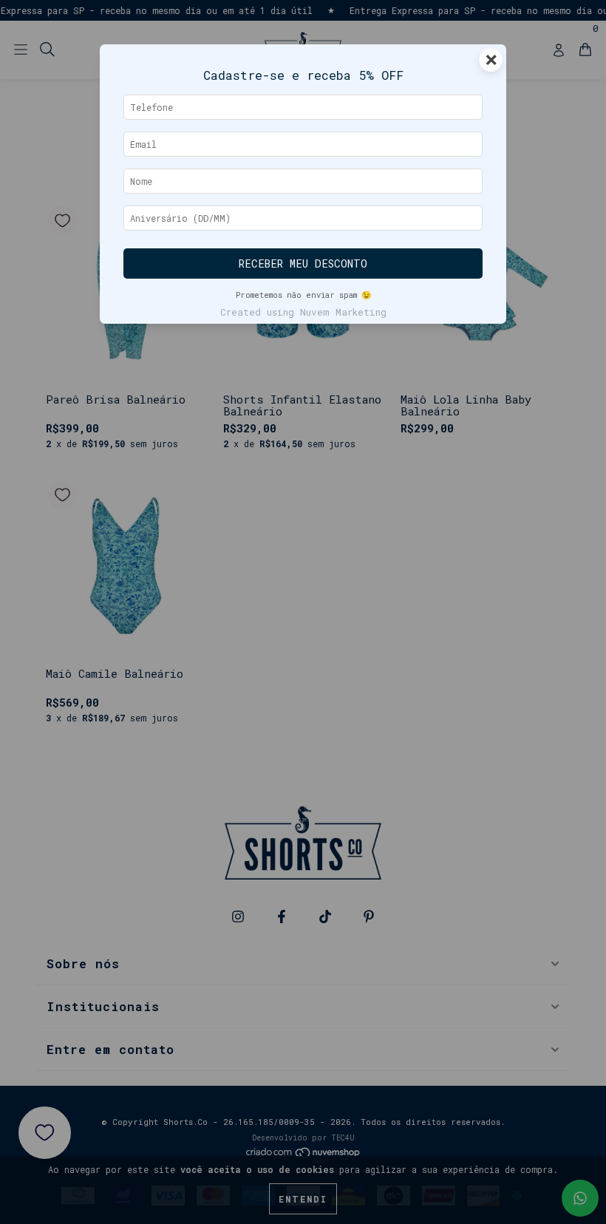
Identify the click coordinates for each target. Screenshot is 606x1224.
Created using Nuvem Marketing (303, 312)
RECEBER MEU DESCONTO (303, 263)
